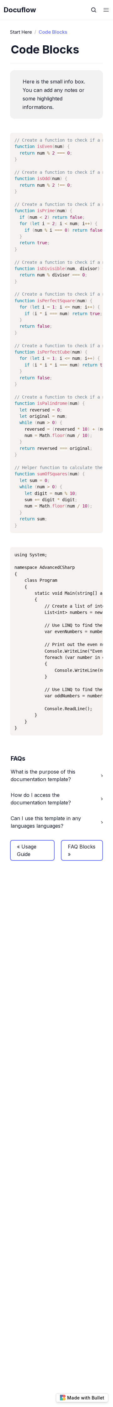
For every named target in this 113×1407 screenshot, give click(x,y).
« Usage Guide (26, 850)
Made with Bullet (85, 1397)
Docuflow (20, 10)
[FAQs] (7, 759)
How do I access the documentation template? (41, 799)
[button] (106, 10)
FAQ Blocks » (81, 850)
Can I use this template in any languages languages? (46, 822)
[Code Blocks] (7, 49)
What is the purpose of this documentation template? (43, 775)
